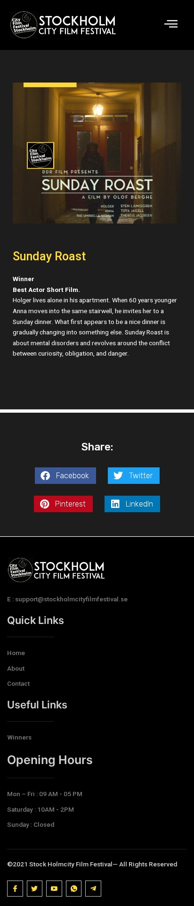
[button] (65, 475)
